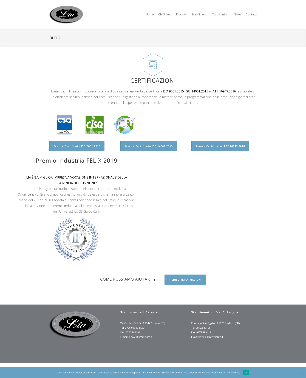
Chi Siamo (164, 14)
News (237, 14)
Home (150, 14)
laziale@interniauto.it (140, 337)
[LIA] (82, 14)
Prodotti (181, 14)
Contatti (251, 14)
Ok (246, 372)
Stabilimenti (199, 14)
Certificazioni (220, 14)
